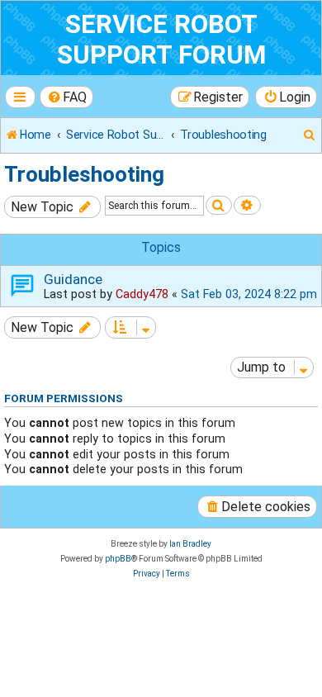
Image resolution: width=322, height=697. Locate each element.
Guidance (73, 279)
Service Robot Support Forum (161, 39)
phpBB (118, 558)
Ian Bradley (190, 543)
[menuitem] (67, 97)
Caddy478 (142, 294)
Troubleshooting (84, 174)
